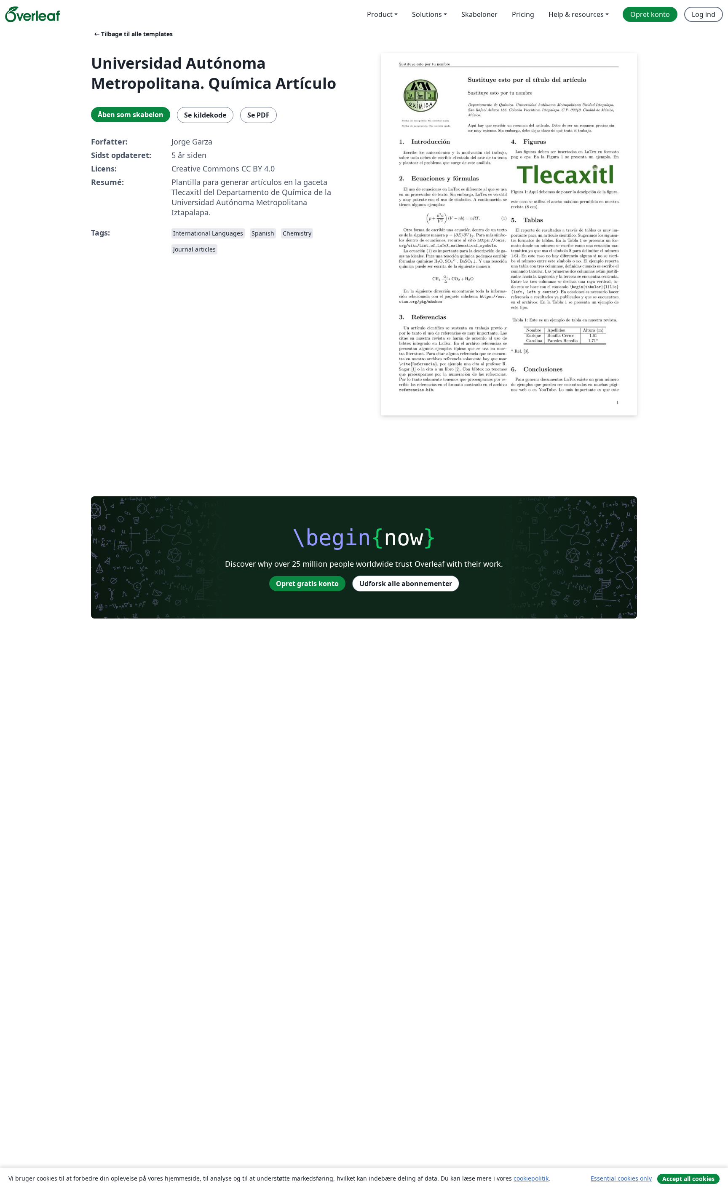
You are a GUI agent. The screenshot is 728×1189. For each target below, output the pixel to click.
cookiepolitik (531, 1178)
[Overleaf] (32, 14)
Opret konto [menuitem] (650, 14)
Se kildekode (205, 115)
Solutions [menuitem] (427, 14)
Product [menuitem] (380, 14)
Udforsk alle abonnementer (405, 583)
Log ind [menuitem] (703, 14)
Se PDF (258, 115)
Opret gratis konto (307, 583)
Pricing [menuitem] (523, 14)
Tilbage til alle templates (133, 34)
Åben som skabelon (130, 114)
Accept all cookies (688, 1179)
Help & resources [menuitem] (576, 14)
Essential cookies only (621, 1178)
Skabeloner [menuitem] (479, 14)
